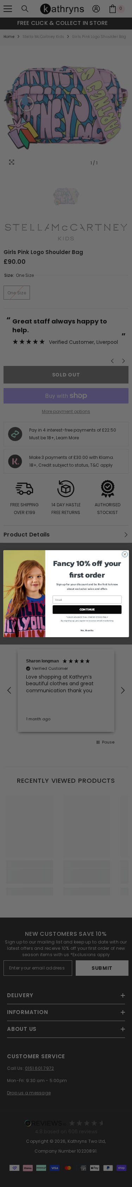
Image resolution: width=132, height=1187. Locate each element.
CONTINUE (87, 609)
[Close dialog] (124, 554)
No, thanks (87, 630)
